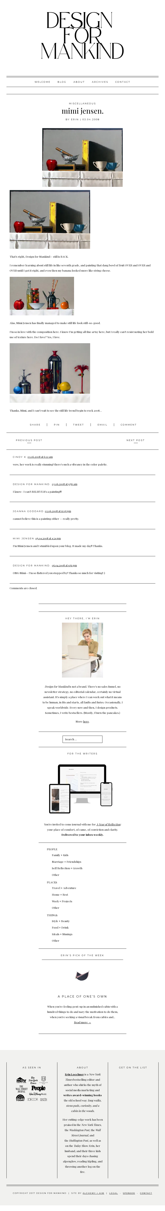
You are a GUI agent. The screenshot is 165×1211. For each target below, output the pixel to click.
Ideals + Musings (62, 934)
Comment (129, 424)
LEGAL (113, 1193)
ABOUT (79, 82)
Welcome (43, 82)
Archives (100, 82)
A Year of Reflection (108, 824)
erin (75, 119)
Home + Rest (60, 894)
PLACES (52, 882)
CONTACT (146, 1193)
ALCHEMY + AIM (93, 1193)
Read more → (82, 1022)
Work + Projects (62, 901)
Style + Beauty (61, 921)
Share (36, 424)
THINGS (52, 915)
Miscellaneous (82, 103)
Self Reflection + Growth (67, 868)
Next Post (136, 440)
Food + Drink (60, 927)
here (86, 721)
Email (102, 424)
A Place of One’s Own (82, 996)
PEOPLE (52, 849)
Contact (122, 82)
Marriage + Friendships (66, 861)
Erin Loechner (74, 1074)
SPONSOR (129, 1193)
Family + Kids (60, 855)
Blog (62, 82)
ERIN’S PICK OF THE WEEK (82, 955)
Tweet (79, 424)
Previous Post (29, 440)
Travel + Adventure (64, 888)
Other (55, 874)
